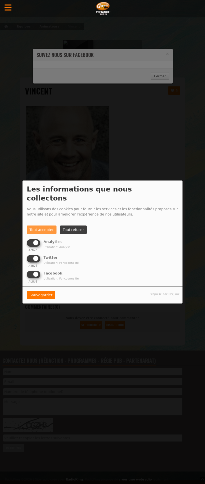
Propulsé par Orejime (165, 294)
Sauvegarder (41, 295)
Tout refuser (73, 230)
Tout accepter (42, 230)
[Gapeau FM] (102, 8)
